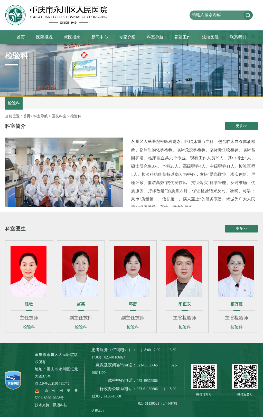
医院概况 (44, 37)
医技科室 (59, 116)
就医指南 (72, 37)
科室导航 (155, 37)
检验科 (75, 116)
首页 (21, 37)
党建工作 (182, 37)
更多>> (241, 126)
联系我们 (238, 37)
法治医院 (210, 37)
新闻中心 (99, 37)
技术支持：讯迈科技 (51, 405)
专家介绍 (127, 37)
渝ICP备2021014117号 (52, 383)
